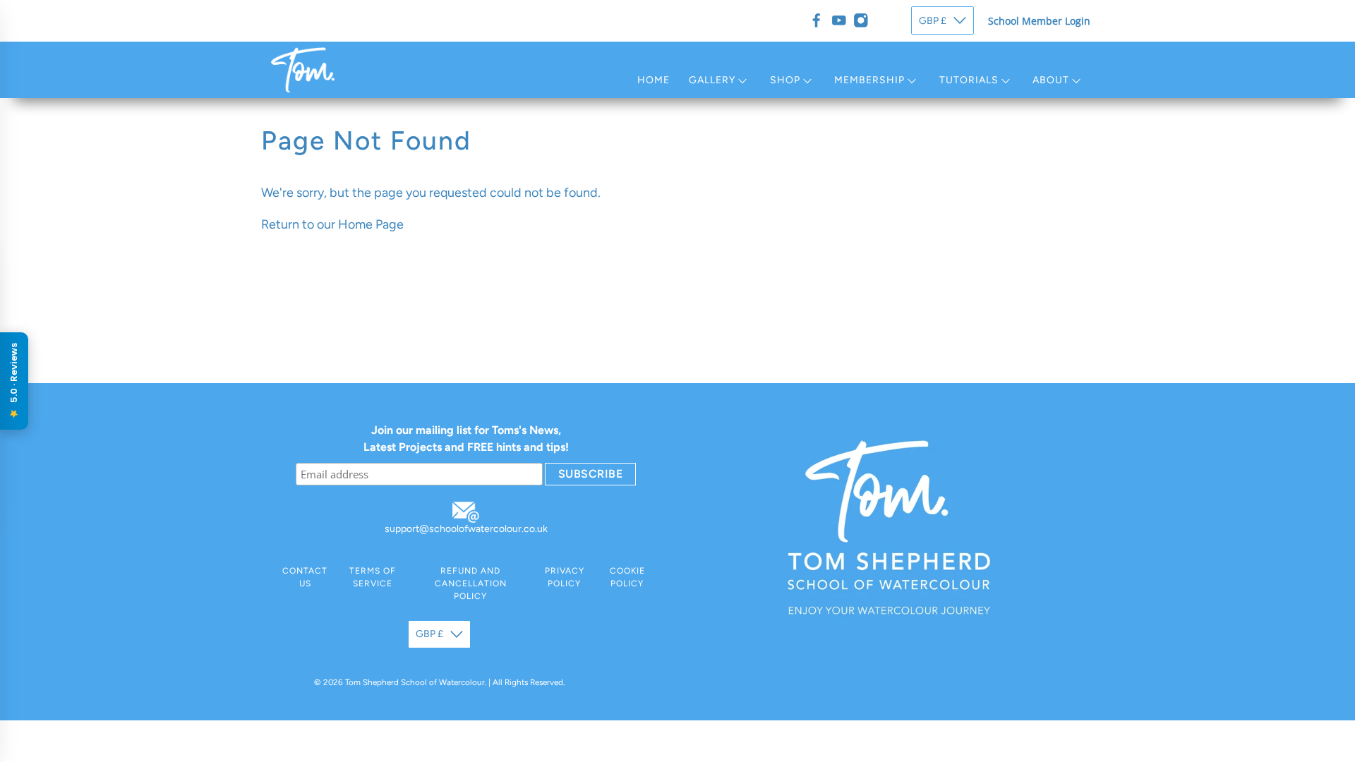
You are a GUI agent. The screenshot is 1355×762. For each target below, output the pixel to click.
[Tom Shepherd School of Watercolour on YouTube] (839, 20)
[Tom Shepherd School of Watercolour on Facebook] (816, 20)
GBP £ (932, 21)
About (1050, 80)
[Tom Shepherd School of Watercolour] (303, 69)
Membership (869, 80)
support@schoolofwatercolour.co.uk (466, 529)
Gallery (712, 80)
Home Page (371, 224)
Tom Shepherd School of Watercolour (415, 682)
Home (653, 80)
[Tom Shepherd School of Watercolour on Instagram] (861, 20)
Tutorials (969, 80)
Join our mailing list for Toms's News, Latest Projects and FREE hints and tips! (466, 438)
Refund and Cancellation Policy (471, 583)
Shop (785, 80)
